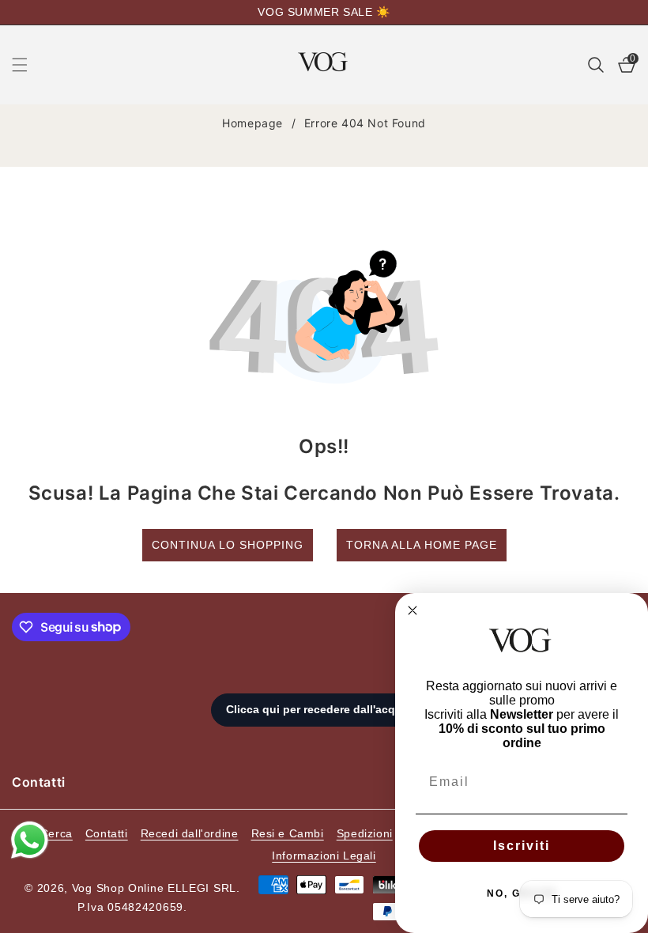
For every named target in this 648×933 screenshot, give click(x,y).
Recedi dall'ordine (190, 833)
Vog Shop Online (118, 888)
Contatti (106, 833)
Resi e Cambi (287, 833)
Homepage (252, 123)
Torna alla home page (421, 544)
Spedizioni (365, 833)
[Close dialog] (412, 610)
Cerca (56, 833)
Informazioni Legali (323, 855)
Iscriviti (521, 845)
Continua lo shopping (227, 544)
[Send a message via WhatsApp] (29, 840)
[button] (29, 64)
